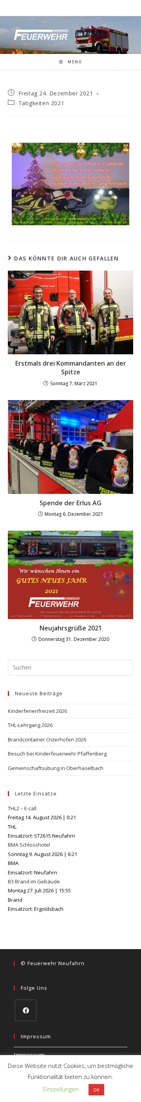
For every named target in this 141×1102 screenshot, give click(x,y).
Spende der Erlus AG (70, 503)
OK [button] (96, 1090)
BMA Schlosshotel (29, 844)
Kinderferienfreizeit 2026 (37, 710)
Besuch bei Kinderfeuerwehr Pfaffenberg (57, 753)
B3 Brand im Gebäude (34, 881)
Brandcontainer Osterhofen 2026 (47, 739)
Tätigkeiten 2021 (41, 103)
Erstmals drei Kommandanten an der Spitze (70, 367)
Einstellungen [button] (61, 1089)
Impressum (29, 1055)
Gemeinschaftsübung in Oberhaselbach (55, 768)
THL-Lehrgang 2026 (30, 725)
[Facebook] (25, 1010)
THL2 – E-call (22, 808)
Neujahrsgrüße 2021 (71, 628)
